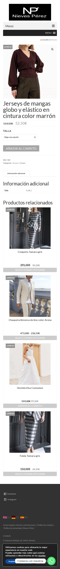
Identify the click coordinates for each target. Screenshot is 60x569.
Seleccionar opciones (30, 269)
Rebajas (53, 40)
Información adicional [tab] (16, 173)
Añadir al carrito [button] (30, 405)
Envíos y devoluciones (26, 525)
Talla (7, 131)
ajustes (41, 555)
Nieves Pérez (28, 528)
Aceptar (11, 561)
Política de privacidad (13, 528)
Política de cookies (45, 525)
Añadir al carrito (21, 148)
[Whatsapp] (51, 561)
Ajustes (41, 561)
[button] (48, 33)
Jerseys (15, 163)
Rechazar (26, 561)
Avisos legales (9, 525)
